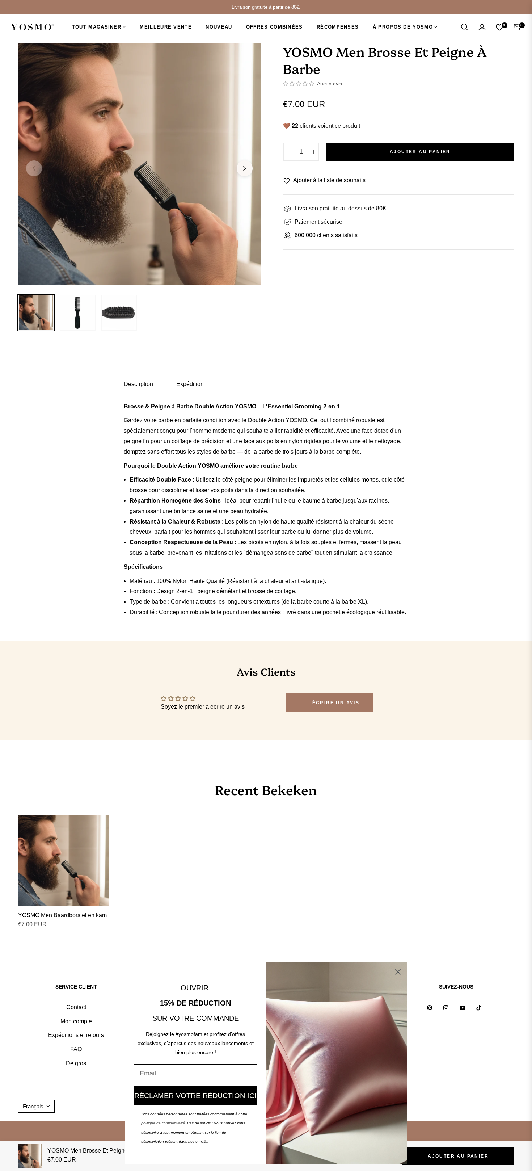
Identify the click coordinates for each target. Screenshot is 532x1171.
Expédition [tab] (190, 384)
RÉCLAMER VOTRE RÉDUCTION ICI (195, 1096)
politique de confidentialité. (163, 1123)
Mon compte (76, 1021)
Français (33, 1106)
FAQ (76, 1049)
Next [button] (245, 168)
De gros (76, 1063)
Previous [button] (34, 168)
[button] (464, 27)
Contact (76, 1007)
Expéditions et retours (76, 1035)
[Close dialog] (398, 971)
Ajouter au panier (458, 1156)
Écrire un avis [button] (336, 702)
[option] (139, 164)
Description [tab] (138, 384)
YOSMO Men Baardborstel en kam (62, 915)
